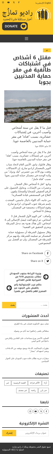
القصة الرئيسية (19, 383)
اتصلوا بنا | (19, 450)
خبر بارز (43, 390)
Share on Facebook (32, 253)
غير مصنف (22, 390)
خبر (47, 50)
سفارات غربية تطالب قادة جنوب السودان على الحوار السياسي (27, 359)
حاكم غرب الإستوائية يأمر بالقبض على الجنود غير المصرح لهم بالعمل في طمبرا (30, 288)
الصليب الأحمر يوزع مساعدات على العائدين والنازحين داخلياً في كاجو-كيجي (27, 339)
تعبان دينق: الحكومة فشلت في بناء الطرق (31, 324)
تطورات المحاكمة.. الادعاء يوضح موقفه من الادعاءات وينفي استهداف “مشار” (27, 349)
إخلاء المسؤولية (8, 450)
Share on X (37, 261)
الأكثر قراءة (35, 383)
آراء (45, 383)
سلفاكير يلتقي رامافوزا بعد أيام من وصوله (31, 331)
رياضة (33, 390)
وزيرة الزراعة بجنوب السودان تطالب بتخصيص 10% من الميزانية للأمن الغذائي (25, 277)
